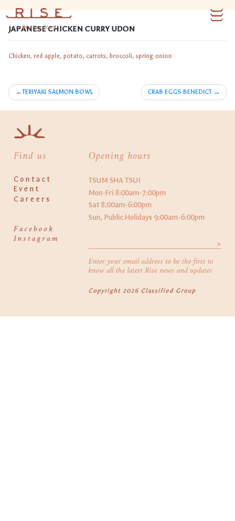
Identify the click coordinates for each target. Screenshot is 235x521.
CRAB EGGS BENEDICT (180, 92)
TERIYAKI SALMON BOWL (57, 92)
